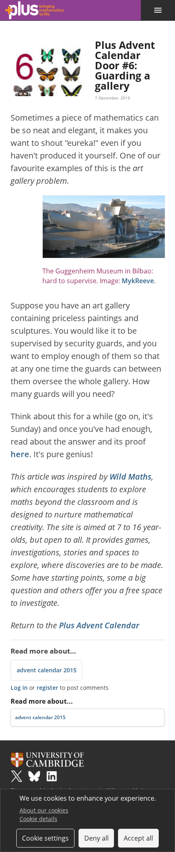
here (20, 454)
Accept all (138, 838)
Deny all (96, 838)
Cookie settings (45, 838)
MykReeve (138, 280)
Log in (19, 687)
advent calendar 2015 (47, 670)
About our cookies (44, 810)
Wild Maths (130, 476)
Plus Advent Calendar (99, 625)
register (47, 687)
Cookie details (38, 819)
